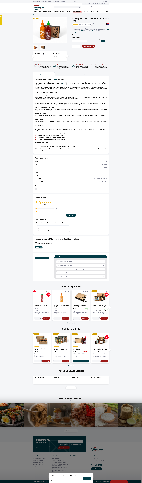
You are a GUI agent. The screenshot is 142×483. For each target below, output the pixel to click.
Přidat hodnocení (71, 215)
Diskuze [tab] (100, 74)
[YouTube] (98, 465)
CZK (106, 1)
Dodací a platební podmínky (46, 1)
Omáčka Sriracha (39, 101)
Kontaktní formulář (96, 468)
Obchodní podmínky (36, 1)
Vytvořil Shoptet (98, 481)
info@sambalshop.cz (96, 458)
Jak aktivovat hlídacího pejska (38, 468)
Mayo (93, 30)
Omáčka (37, 95)
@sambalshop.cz (71, 400)
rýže (90, 87)
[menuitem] (35, 11)
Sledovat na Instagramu (72, 430)
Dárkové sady (40, 189)
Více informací (59, 478)
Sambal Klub (62, 1)
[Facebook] (91, 465)
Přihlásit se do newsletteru (63, 447)
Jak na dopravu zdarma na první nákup (39, 458)
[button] (67, 56)
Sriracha (107, 29)
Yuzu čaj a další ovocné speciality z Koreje (59, 462)
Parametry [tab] (63, 74)
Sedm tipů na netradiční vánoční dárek (39, 466)
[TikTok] (101, 465)
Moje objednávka (56, 1)
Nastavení (53, 480)
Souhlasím (88, 478)
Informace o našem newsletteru (38, 460)
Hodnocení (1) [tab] (82, 74)
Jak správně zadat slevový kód (38, 462)
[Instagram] (96, 465)
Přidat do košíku (87, 46)
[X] (94, 465)
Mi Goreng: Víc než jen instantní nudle (58, 460)
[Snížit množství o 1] (35, 318)
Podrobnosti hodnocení (87, 24)
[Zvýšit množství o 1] (40, 318)
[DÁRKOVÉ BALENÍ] (41, 340)
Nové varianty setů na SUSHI (38, 464)
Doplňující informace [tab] (44, 74)
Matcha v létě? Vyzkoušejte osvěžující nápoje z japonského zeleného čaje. (60, 465)
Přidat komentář (39, 247)
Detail (81, 361)
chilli (82, 30)
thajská (105, 167)
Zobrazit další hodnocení (71, 387)
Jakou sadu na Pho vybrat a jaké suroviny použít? (59, 471)
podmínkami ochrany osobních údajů (75, 444)
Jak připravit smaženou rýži (56, 458)
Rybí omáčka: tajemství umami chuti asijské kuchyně (59, 468)
